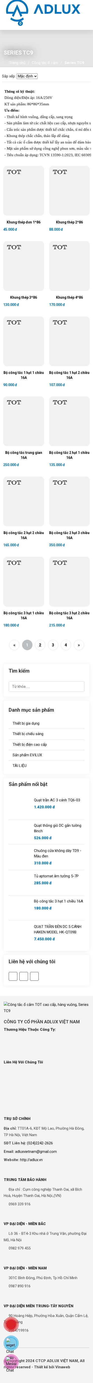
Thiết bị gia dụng (25, 723)
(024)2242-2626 (40, 1143)
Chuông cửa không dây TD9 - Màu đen (57, 853)
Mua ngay (33, 200)
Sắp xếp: (9, 76)
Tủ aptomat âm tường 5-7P (56, 876)
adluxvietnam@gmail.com (36, 1151)
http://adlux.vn (31, 1160)
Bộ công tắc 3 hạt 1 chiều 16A (58, 901)
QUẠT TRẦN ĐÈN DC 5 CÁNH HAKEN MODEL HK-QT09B (57, 929)
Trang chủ (17, 63)
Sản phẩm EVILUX (27, 755)
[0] (15, 25)
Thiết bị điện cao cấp (29, 744)
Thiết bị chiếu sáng (27, 734)
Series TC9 (74, 63)
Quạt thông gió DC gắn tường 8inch (57, 828)
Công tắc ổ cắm (45, 63)
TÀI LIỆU (19, 765)
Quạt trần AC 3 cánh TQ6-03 (57, 800)
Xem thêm (15, 200)
